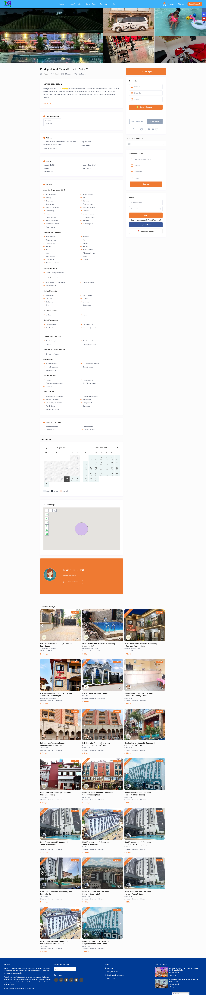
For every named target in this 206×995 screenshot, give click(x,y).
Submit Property (195, 4)
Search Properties (75, 4)
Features (49, 184)
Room (46, 74)
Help (113, 4)
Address (49, 138)
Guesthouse (44, 648)
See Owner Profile (69, 575)
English (176, 993)
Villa (83, 696)
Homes (61, 4)
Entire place (52, 648)
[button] (81, 528)
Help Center (111, 978)
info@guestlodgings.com (115, 975)
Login (146, 215)
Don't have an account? (139, 220)
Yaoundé (88, 142)
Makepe (171, 972)
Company (103, 4)
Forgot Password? (154, 220)
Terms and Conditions (53, 422)
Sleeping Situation (52, 116)
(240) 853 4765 (112, 972)
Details (48, 161)
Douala (177, 972)
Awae (88, 145)
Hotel (56, 74)
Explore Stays (91, 4)
